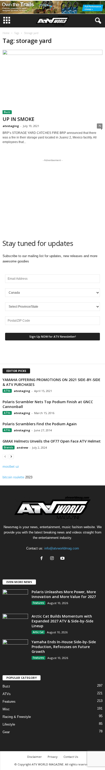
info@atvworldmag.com (61, 548)
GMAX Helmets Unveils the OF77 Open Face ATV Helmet (52, 441)
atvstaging (11, 126)
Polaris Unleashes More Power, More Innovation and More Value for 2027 (64, 594)
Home (6, 33)
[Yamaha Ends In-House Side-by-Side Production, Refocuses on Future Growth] (15, 648)
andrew (22, 447)
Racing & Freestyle (17, 717)
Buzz (7, 112)
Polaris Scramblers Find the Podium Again (40, 423)
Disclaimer (34, 757)
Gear (6, 732)
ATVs (7, 390)
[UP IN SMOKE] (52, 82)
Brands (8, 447)
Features (38, 603)
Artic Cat (38, 632)
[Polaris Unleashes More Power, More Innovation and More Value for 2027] (15, 598)
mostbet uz (11, 466)
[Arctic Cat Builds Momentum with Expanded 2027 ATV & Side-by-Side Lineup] (15, 623)
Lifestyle (9, 724)
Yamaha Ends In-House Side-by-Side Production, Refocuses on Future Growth (64, 646)
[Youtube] (63, 559)
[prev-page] (5, 456)
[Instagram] (53, 559)
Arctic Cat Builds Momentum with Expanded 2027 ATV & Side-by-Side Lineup (62, 621)
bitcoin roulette (13, 477)
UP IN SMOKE (18, 119)
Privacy (53, 757)
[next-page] (11, 456)
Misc (6, 709)
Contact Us (70, 757)
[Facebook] (42, 559)
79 (99, 126)
